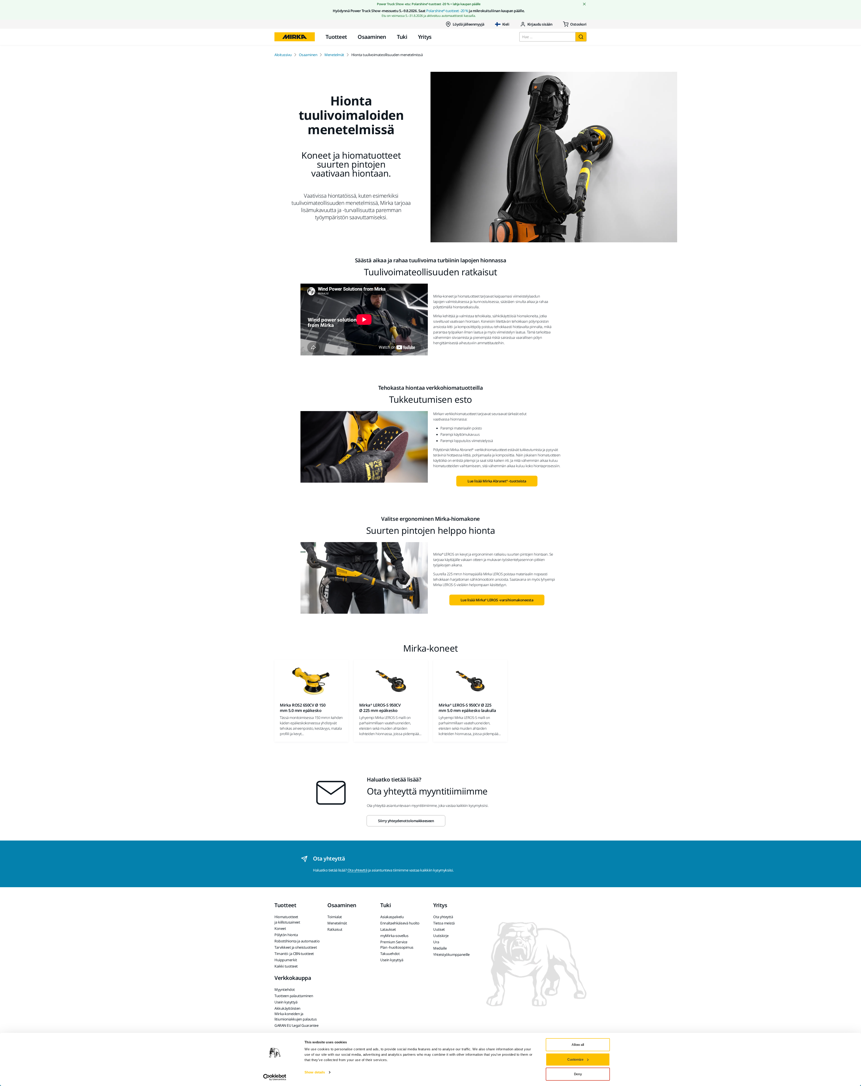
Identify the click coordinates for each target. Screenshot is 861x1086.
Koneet (280, 928)
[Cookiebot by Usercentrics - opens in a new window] (274, 1077)
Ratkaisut (334, 929)
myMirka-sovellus (394, 935)
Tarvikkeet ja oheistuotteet (295, 947)
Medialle (440, 948)
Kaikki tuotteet (286, 966)
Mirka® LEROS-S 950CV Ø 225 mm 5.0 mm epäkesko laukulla (467, 707)
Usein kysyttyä (391, 959)
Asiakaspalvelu (392, 916)
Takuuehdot (390, 953)
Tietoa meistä (444, 923)
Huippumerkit (285, 959)
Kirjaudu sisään (539, 24)
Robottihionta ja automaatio (297, 941)
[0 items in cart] (575, 24)
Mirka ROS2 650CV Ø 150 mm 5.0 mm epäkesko (302, 707)
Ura (436, 941)
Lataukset (388, 929)
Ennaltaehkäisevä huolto (400, 923)
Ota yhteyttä (357, 870)
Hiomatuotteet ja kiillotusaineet (287, 919)
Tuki (402, 36)
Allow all (578, 1045)
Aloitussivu (283, 54)
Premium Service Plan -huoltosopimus (396, 944)
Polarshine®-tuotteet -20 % (447, 10)
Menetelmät (334, 54)
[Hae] (581, 37)
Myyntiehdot (284, 989)
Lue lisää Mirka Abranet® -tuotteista (496, 481)
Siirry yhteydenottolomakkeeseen (406, 820)
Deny (578, 1074)
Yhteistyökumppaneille (451, 954)
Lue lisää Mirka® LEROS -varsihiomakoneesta (497, 600)
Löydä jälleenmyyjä (468, 24)
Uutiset (439, 929)
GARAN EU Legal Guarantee (296, 1025)
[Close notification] (584, 4)
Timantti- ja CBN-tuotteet (294, 953)
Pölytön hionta (286, 934)
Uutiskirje (440, 935)
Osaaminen (372, 36)
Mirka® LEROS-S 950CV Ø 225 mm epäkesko (379, 707)
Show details (314, 1072)
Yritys (425, 36)
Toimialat (334, 916)
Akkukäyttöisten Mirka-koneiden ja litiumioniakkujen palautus (295, 1014)
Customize (575, 1059)
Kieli (505, 24)
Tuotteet (336, 36)
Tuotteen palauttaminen (293, 995)
